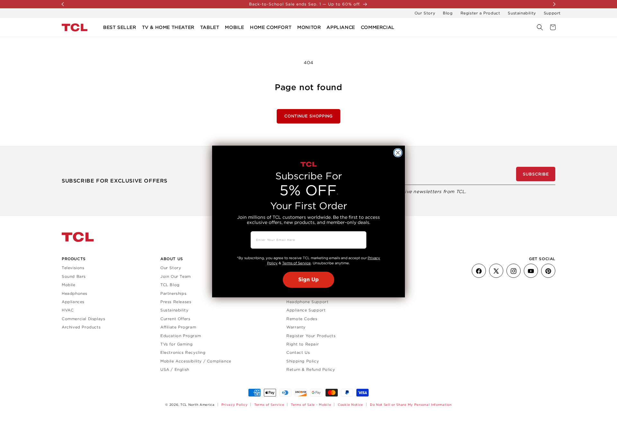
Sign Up (308, 279)
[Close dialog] (398, 153)
